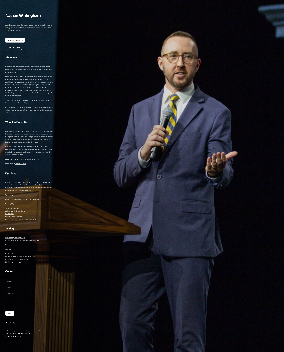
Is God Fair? (9, 214)
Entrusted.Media (20, 164)
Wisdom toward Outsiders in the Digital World (20, 256)
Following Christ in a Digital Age (15, 211)
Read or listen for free (12, 245)
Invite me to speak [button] (14, 47)
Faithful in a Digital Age (13, 199)
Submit (10, 313)
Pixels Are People (11, 254)
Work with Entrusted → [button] (15, 40)
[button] (6, 323)
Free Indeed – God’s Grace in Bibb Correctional (21, 219)
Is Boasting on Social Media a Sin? (17, 259)
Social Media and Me (12, 208)
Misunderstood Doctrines (13, 216)
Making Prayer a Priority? (13, 262)
